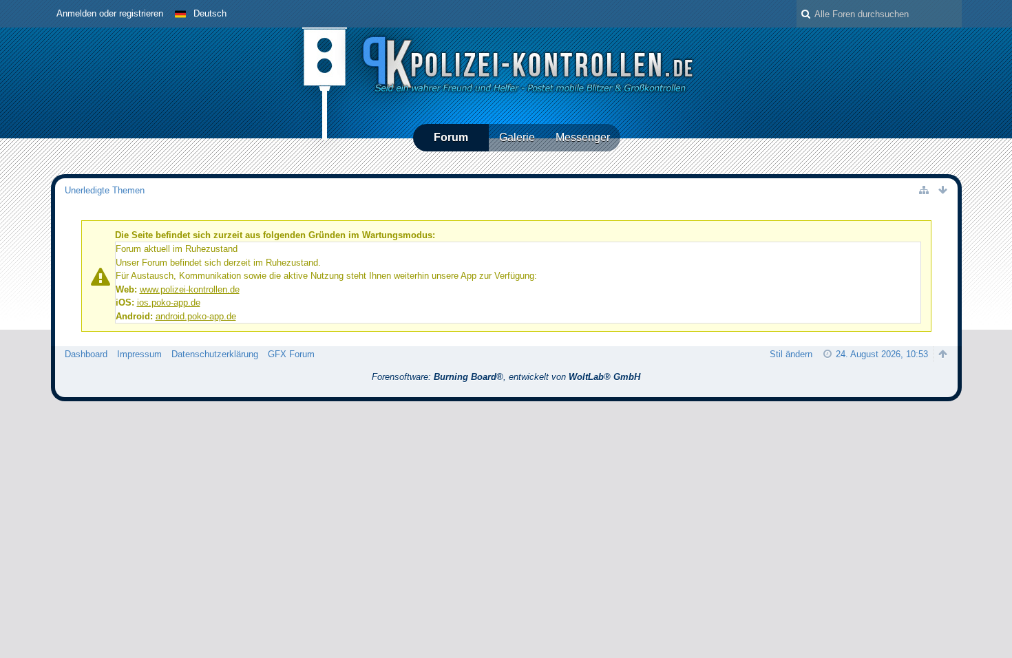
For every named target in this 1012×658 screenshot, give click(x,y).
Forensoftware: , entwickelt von (506, 377)
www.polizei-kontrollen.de (190, 289)
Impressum (139, 354)
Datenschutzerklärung (214, 354)
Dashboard (86, 354)
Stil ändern (791, 354)
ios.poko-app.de (168, 302)
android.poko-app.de (196, 316)
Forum (451, 137)
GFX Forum (291, 354)
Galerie (517, 137)
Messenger (583, 137)
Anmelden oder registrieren (109, 13)
